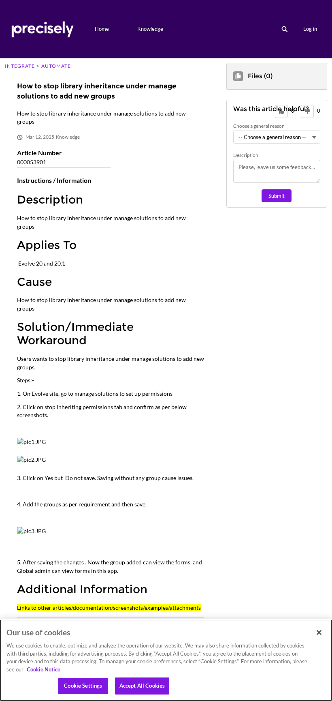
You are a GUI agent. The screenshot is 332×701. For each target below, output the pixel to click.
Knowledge (150, 29)
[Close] (319, 632)
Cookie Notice (43, 669)
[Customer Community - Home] (42, 29)
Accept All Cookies (142, 685)
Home (102, 29)
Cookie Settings (83, 685)
